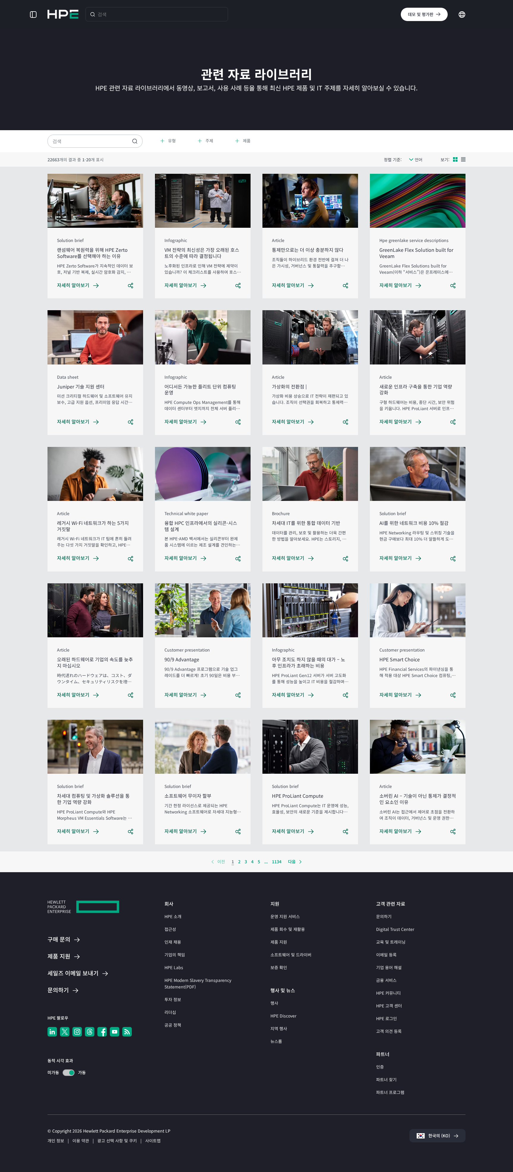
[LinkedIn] (52, 1031)
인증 (380, 1067)
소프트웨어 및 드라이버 (290, 955)
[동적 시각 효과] (69, 1072)
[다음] (300, 862)
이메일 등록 (386, 955)
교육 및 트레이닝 (391, 942)
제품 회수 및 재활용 (287, 929)
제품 (59, 956)
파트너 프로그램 (390, 1092)
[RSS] (127, 1031)
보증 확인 (278, 967)
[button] (33, 14)
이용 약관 (80, 1141)
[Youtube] (114, 1031)
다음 (292, 861)
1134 (276, 861)
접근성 (170, 929)
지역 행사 (278, 1028)
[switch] (65, 1072)
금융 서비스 (386, 980)
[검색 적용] (134, 141)
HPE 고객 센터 (389, 1006)
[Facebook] (102, 1031)
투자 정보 (172, 999)
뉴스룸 (276, 1041)
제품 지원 (278, 942)
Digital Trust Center (395, 929)
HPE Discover (283, 1016)
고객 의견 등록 (389, 1031)
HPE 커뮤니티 (388, 993)
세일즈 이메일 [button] (73, 973)
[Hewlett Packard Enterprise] (63, 14)
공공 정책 (172, 1025)
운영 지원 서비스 (285, 916)
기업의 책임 (174, 955)
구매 (59, 939)
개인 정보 (56, 1141)
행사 (274, 1003)
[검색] (92, 14)
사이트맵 (153, 1141)
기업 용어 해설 (389, 967)
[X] (64, 1031)
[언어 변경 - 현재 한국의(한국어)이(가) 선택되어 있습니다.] (462, 13)
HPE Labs (173, 967)
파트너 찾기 (386, 1079)
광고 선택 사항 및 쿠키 (117, 1141)
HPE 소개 (172, 916)
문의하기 (384, 916)
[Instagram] (77, 1031)
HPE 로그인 (386, 1018)
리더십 (170, 1012)
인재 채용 (172, 942)
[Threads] (89, 1031)
